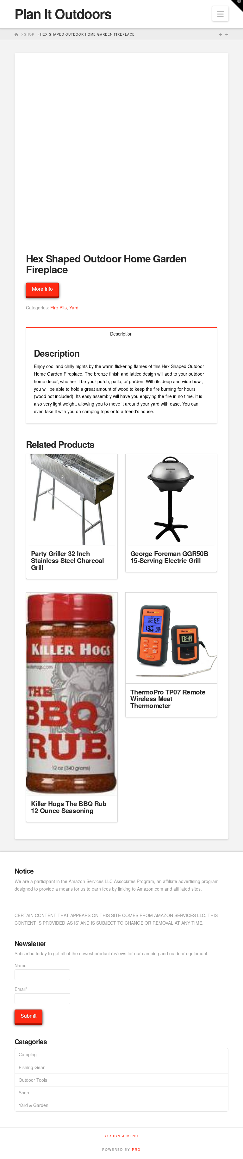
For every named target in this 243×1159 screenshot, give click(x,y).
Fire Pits (58, 307)
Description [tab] (121, 334)
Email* (21, 989)
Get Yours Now (72, 535)
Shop (24, 1092)
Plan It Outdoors (63, 13)
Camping (28, 1054)
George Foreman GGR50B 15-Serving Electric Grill (169, 557)
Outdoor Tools (33, 1080)
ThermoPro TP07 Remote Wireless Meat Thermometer (167, 698)
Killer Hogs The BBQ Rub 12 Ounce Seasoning (68, 807)
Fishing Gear (32, 1067)
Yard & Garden (33, 1105)
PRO (136, 1149)
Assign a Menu (121, 1136)
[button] (220, 13)
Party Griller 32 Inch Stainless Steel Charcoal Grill (67, 560)
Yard (73, 307)
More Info (42, 288)
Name (21, 965)
